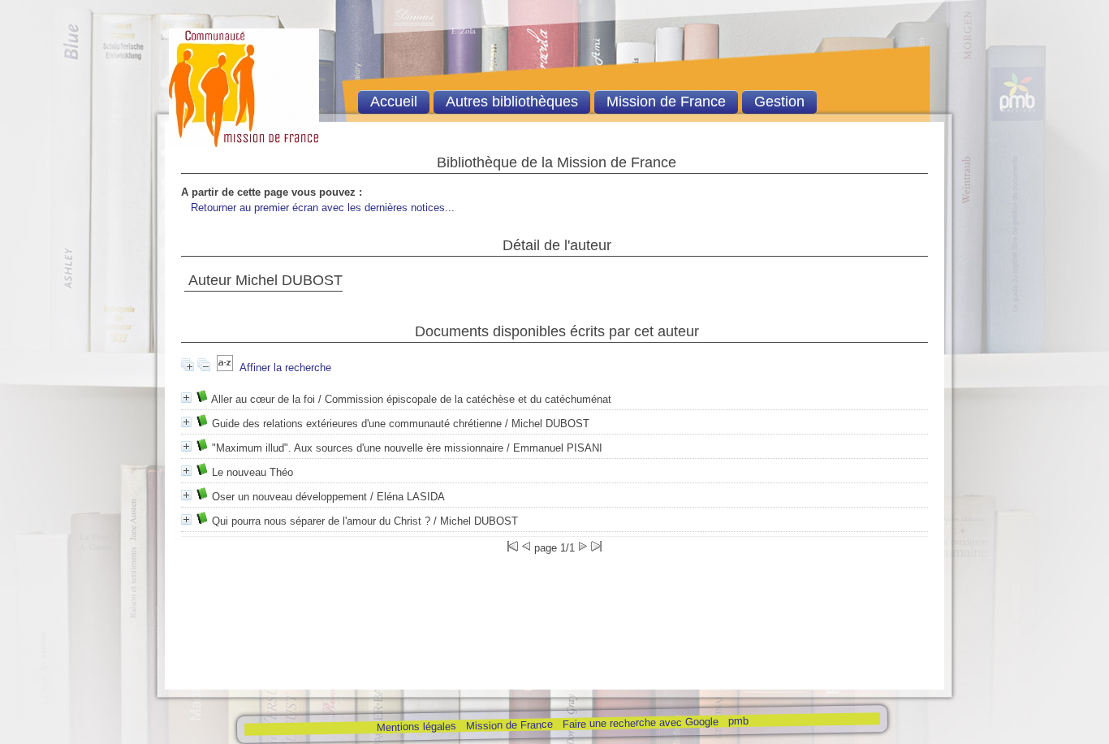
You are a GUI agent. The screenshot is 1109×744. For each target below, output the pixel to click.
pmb (737, 721)
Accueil (393, 101)
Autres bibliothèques (512, 101)
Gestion (779, 101)
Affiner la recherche (285, 367)
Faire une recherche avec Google (640, 723)
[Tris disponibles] (225, 367)
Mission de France (508, 725)
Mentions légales (415, 726)
